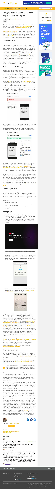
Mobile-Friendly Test (9, 35)
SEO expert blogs (27, 26)
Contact (7, 468)
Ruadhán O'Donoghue (15, 19)
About (4, 468)
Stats (23, 8)
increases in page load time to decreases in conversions (23, 339)
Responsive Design (7, 432)
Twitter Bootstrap (26, 81)
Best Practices (15, 431)
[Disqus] (19, 451)
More (27, 8)
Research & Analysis (17, 8)
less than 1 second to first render (27, 356)
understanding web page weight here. (11, 346)
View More (11, 426)
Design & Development (8, 8)
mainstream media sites (21, 27)
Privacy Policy (12, 468)
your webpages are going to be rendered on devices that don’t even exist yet (19, 324)
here (9, 81)
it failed (24, 184)
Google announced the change (10, 31)
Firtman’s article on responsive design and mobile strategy (16, 54)
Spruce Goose (27, 410)
